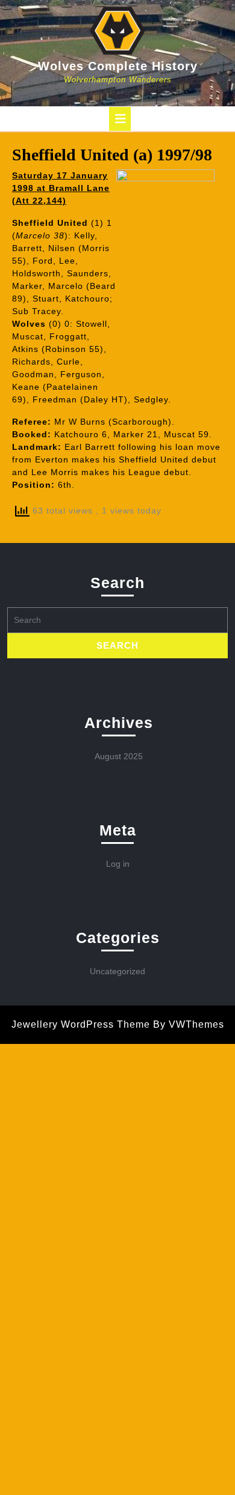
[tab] (119, 119)
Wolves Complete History (118, 66)
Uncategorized (117, 971)
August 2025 (119, 756)
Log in (118, 864)
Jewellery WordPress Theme (80, 1024)
